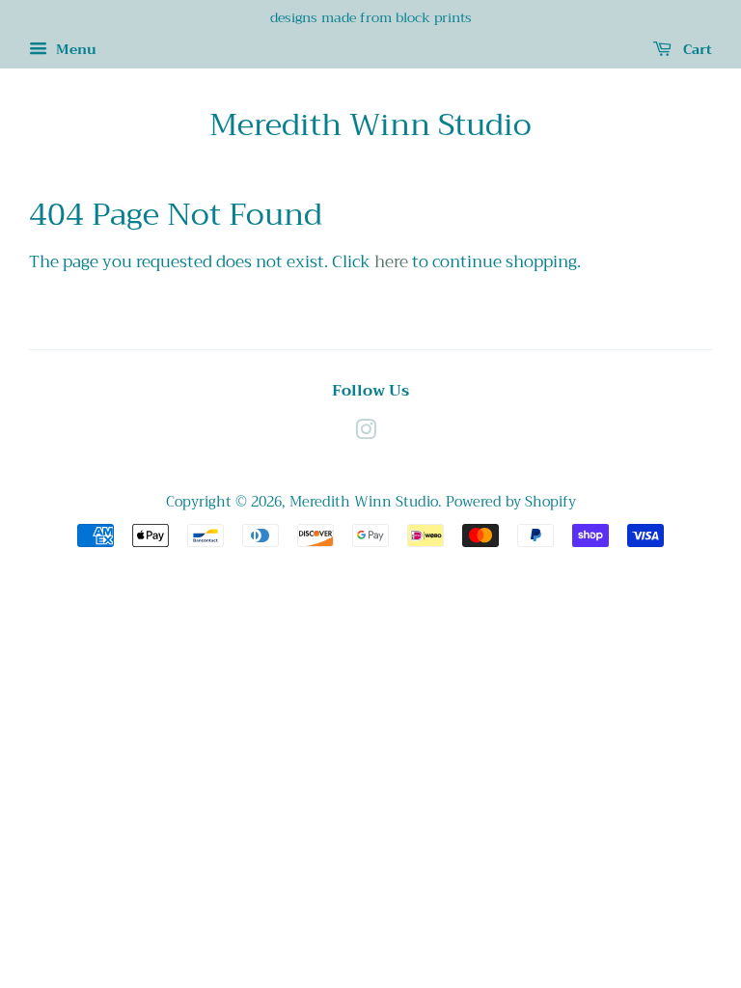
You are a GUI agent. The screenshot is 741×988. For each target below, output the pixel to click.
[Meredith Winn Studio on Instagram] (365, 434)
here (391, 262)
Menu (74, 49)
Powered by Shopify (511, 502)
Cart (695, 49)
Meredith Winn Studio (370, 125)
